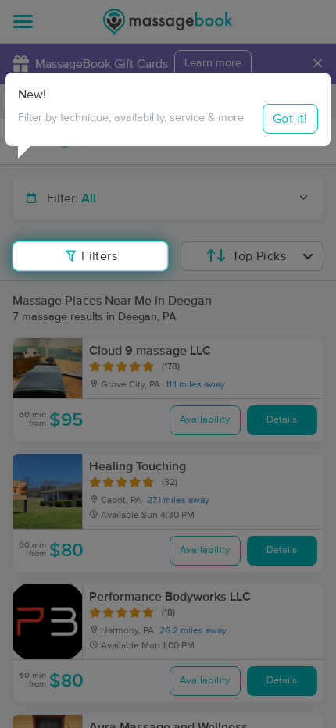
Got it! (290, 118)
